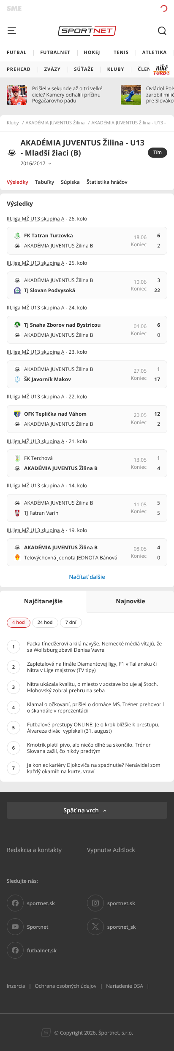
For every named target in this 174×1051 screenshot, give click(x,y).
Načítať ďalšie (87, 577)
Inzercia (16, 985)
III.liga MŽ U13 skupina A (35, 218)
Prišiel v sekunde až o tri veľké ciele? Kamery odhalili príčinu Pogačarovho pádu (67, 95)
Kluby (13, 123)
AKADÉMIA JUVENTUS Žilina (55, 123)
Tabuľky (44, 181)
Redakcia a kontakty (34, 850)
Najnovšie (130, 601)
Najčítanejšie (43, 601)
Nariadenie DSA (124, 985)
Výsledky (17, 181)
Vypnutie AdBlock (111, 850)
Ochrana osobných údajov (65, 985)
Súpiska (70, 181)
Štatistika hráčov (107, 181)
